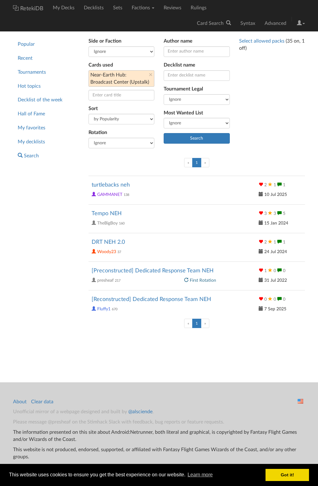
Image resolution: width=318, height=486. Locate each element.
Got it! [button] (287, 474)
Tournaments (32, 72)
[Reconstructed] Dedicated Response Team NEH (151, 299)
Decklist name (179, 64)
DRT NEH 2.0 (108, 242)
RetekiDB (31, 9)
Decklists (94, 7)
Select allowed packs (261, 41)
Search (31, 155)
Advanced (275, 23)
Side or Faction (105, 41)
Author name (178, 41)
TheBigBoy (107, 223)
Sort (93, 108)
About (20, 401)
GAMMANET (109, 194)
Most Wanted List (183, 112)
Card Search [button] (211, 23)
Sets (117, 7)
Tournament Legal (183, 88)
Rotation (98, 132)
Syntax (247, 23)
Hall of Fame (31, 113)
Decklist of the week (40, 99)
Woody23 (106, 252)
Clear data (42, 401)
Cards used (101, 64)
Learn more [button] (200, 474)
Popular (26, 44)
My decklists (31, 141)
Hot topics (29, 86)
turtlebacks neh (111, 185)
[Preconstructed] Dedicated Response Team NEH (153, 271)
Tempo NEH (107, 213)
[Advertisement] (46, 266)
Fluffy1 (104, 309)
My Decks (64, 7)
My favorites (31, 127)
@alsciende (140, 411)
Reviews (172, 7)
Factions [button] (141, 7)
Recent (25, 58)
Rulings (199, 7)
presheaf (105, 280)
